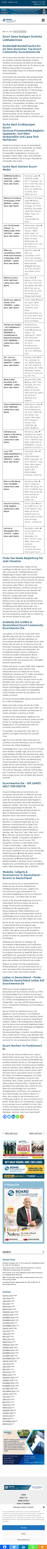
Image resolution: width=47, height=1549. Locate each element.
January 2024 (8, 1380)
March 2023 (7, 1407)
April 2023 (7, 1405)
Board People (23, 1501)
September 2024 (9, 1358)
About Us (23, 1498)
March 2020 (7, 1424)
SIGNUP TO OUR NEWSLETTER (38, 3)
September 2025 (9, 1325)
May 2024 (6, 1369)
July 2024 (6, 1364)
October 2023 (8, 1388)
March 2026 (7, 1309)
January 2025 (8, 1347)
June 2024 (7, 1366)
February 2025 (8, 1344)
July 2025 (6, 1331)
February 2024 (8, 1377)
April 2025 (7, 1339)
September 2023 (9, 1391)
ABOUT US (12, 2)
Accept (23, 1528)
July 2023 (6, 1396)
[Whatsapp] (17, 1117)
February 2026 (8, 1312)
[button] (44, 1507)
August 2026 (8, 1295)
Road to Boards (23, 1504)
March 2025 (7, 1342)
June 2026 (7, 1301)
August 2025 (8, 1328)
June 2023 (6, 1399)
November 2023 (9, 1385)
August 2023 (8, 1394)
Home (23, 1495)
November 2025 (9, 1320)
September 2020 (9, 1421)
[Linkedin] (13, 1117)
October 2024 (8, 1355)
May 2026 (6, 1304)
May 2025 (6, 1336)
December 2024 (9, 1350)
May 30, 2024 (8, 31)
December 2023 (8, 1383)
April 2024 (7, 1372)
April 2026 (7, 1306)
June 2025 (6, 1334)
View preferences (23, 1540)
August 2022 (8, 1415)
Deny (23, 1534)
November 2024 (9, 1353)
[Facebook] (5, 1117)
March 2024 (7, 1375)
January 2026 (8, 1314)
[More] (22, 1117)
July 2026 (6, 1298)
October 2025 (8, 1323)
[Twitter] (9, 1117)
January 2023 (8, 1413)
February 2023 (8, 1410)
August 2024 (8, 1361)
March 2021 (7, 1418)
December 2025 (8, 1317)
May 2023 (6, 1402)
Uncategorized (20, 31)
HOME (4, 2)
